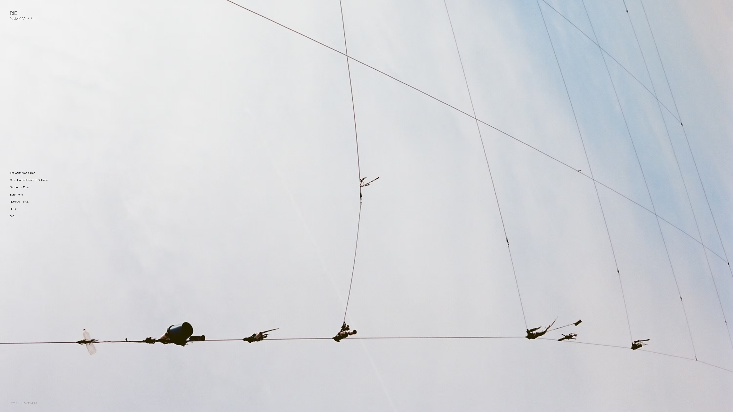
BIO (12, 216)
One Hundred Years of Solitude (29, 180)
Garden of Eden (20, 187)
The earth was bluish (22, 173)
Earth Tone (16, 194)
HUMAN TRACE (19, 202)
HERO (13, 209)
